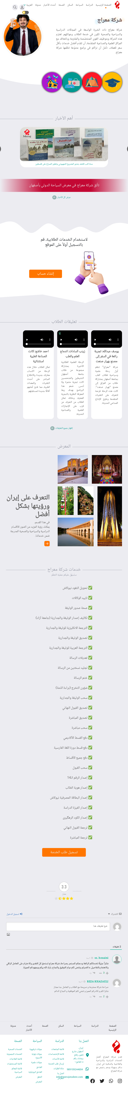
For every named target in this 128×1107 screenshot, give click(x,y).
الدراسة (89, 5)
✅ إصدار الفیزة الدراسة (78, 807)
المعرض (61, 1078)
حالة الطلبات (59, 1069)
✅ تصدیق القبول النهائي (77, 708)
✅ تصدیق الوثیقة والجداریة (75, 638)
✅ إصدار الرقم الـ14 (79, 777)
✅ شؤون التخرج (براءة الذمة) (74, 688)
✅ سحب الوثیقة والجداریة (76, 698)
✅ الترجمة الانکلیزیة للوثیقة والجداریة (69, 628)
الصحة (61, 5)
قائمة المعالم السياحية (17, 1070)
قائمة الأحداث (58, 1059)
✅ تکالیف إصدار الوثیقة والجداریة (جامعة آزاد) (64, 618)
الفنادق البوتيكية (35, 1072)
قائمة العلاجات (16, 1059)
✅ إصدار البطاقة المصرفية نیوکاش (71, 797)
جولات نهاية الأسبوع (37, 1056)
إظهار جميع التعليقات (64, 428)
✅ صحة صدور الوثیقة (78, 608)
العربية (29, 5)
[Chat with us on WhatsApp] (108, 1081)
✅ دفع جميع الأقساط (79, 757)
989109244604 (75, 1070)
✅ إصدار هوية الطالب (78, 787)
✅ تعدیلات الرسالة (80, 658)
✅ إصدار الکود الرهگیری (77, 817)
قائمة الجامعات (57, 1049)
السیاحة (79, 5)
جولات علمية (36, 1063)
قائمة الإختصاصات (56, 1054)
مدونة (38, 5)
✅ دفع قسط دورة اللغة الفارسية (73, 747)
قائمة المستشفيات (14, 1064)
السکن (70, 5)
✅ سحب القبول (82, 767)
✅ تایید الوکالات (82, 598)
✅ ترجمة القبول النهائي (78, 827)
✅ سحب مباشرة (82, 728)
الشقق (39, 1077)
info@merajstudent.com (69, 1077)
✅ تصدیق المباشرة (80, 718)
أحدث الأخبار (49, 5)
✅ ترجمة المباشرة (81, 837)
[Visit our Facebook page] (90, 1081)
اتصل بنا (60, 1074)
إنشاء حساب (45, 274)
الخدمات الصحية (15, 1049)
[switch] (25, 12)
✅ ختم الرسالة (83, 678)
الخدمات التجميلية (14, 1054)
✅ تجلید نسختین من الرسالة (75, 668)
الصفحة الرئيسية (103, 5)
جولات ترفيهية (36, 1049)
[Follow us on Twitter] (99, 1081)
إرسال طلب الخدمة (56, 1064)
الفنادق (39, 1067)
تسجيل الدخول (13, 914)
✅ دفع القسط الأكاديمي (77, 738)
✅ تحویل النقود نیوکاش (77, 588)
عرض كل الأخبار (64, 197)
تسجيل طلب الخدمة (64, 852)
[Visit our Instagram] (117, 1081)
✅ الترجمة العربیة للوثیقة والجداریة (70, 648)
